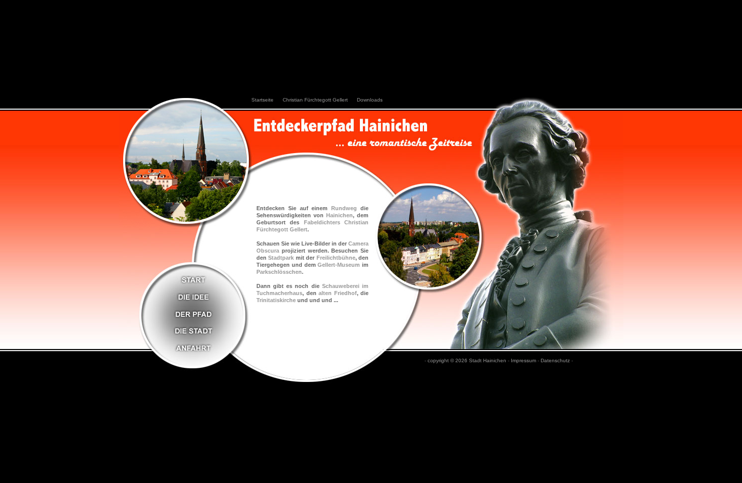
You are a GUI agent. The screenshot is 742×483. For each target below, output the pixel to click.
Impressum (523, 360)
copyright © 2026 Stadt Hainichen (467, 360)
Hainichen (339, 215)
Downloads (370, 100)
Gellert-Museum (338, 265)
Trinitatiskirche (276, 300)
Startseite (262, 100)
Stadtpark (281, 258)
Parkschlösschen (279, 272)
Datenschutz (555, 360)
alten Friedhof (338, 293)
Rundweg (344, 208)
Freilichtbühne (335, 258)
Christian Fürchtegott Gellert (315, 100)
